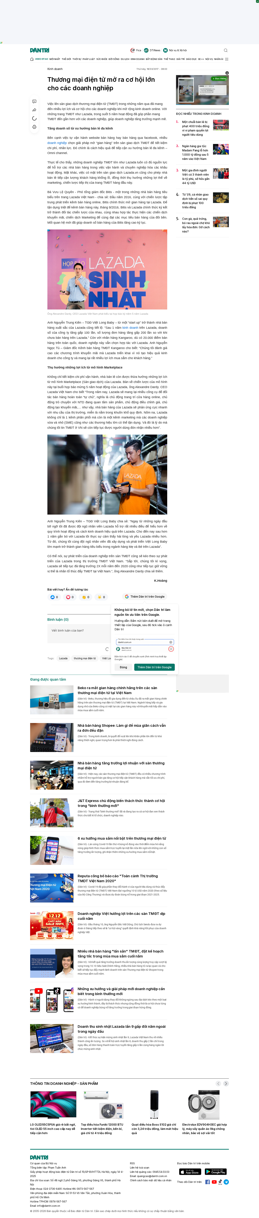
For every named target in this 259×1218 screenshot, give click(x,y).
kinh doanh (130, 327)
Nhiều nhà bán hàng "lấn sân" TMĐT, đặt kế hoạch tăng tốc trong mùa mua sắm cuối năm (121, 953)
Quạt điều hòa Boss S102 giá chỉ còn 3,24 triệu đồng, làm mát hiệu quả (155, 1129)
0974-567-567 (58, 1201)
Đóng (123, 667)
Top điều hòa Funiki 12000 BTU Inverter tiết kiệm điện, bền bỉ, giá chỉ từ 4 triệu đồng (102, 1129)
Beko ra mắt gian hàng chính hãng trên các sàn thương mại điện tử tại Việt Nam (117, 690)
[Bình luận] (34, 101)
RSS (132, 1163)
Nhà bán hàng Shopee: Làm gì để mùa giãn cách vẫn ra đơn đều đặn (122, 728)
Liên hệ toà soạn (139, 1167)
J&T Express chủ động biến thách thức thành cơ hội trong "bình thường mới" (121, 803)
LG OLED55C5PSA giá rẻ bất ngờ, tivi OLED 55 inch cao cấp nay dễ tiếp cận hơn (53, 1129)
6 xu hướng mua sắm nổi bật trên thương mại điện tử (122, 838)
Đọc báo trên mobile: (193, 1163)
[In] (34, 127)
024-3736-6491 (52, 1188)
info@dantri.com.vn (48, 1205)
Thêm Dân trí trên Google (147, 596)
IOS (190, 1171)
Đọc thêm (220, 78)
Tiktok (220, 1182)
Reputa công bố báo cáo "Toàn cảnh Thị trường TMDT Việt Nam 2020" (118, 878)
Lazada (63, 658)
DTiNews (155, 50)
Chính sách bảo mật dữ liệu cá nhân (150, 1180)
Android (216, 1171)
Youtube (214, 1182)
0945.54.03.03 (161, 1171)
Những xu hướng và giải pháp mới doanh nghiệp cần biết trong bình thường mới (121, 991)
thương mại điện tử (85, 658)
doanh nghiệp (57, 143)
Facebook (207, 1182)
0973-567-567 (85, 1188)
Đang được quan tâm (48, 679)
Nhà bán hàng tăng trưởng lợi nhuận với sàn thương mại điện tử (121, 765)
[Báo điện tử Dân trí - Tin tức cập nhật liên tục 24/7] (39, 50)
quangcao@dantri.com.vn (152, 1176)
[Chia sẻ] (34, 110)
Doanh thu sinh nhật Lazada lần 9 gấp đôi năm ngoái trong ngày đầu (122, 1029)
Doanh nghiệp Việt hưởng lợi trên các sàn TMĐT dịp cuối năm (121, 916)
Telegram (226, 1182)
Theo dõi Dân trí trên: (189, 1181)
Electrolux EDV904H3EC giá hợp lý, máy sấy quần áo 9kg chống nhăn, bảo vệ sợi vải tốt (204, 1129)
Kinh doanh (55, 69)
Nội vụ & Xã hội (178, 50)
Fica (138, 50)
